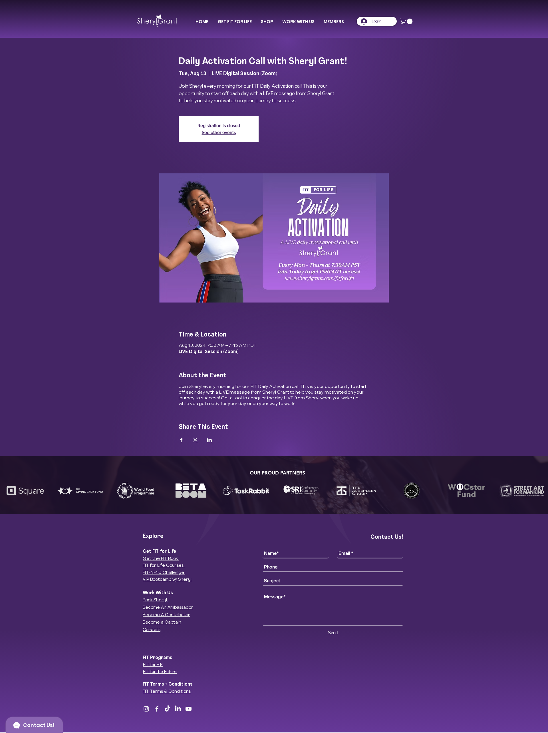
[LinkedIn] (178, 708)
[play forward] (541, 490)
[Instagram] (146, 708)
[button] (234, 22)
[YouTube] (188, 708)
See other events (219, 132)
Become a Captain (162, 622)
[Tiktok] (167, 708)
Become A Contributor (166, 615)
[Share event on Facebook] (181, 440)
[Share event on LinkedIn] (209, 440)
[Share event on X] (195, 440)
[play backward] (7, 490)
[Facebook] (156, 708)
